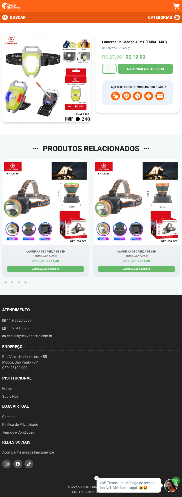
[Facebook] (17, 464)
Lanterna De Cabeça (118, 48)
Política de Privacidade (20, 425)
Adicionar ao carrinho (145, 69)
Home (7, 389)
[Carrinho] (176, 6)
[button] (5, 282)
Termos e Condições (18, 432)
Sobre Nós (10, 396)
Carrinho (9, 417)
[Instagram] (6, 464)
